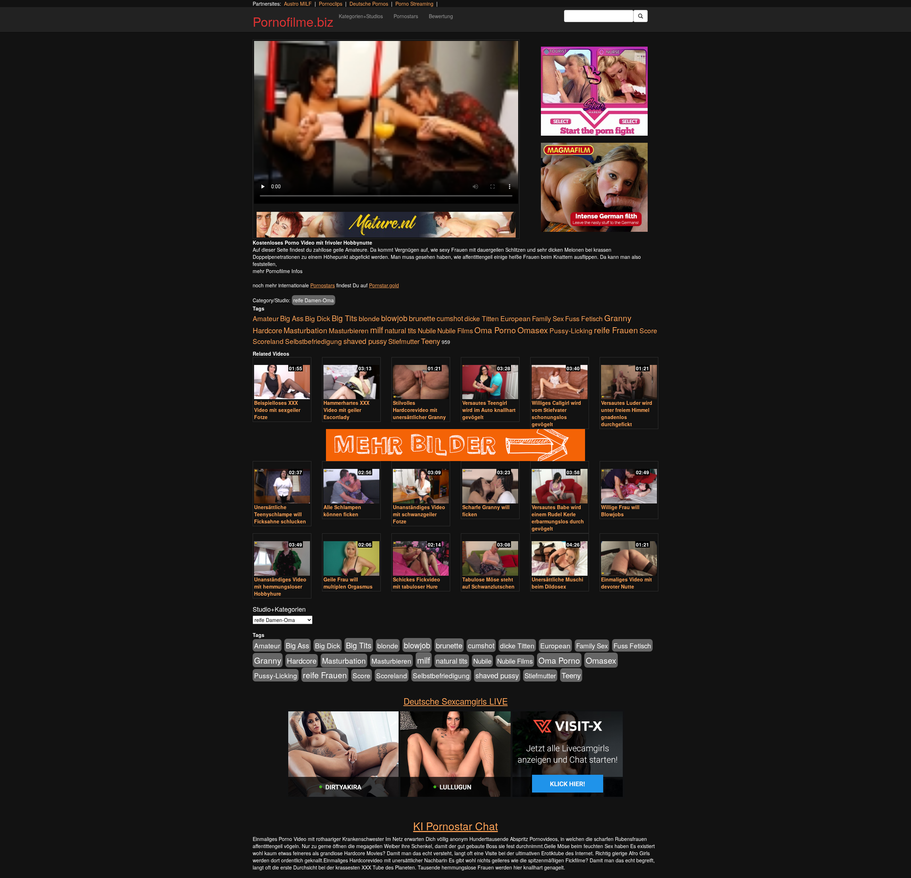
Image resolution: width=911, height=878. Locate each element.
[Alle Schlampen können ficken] (351, 482)
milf (376, 329)
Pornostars (406, 16)
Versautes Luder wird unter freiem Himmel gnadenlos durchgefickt (626, 413)
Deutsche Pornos (368, 3)
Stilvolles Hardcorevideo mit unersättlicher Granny (419, 409)
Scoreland (268, 341)
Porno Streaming (414, 3)
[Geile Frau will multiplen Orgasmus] (351, 555)
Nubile (427, 330)
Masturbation (305, 330)
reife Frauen (616, 329)
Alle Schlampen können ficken (342, 510)
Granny (617, 317)
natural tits (400, 330)
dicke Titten (481, 318)
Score (648, 330)
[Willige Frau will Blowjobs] (629, 482)
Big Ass (292, 318)
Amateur (266, 318)
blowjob (394, 317)
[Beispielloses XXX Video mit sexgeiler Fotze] (282, 379)
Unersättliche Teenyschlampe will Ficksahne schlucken (280, 514)
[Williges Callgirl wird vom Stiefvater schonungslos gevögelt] (560, 379)
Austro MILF (298, 3)
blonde (369, 318)
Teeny (430, 340)
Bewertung (441, 16)
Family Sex (548, 318)
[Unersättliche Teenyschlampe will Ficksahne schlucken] (282, 482)
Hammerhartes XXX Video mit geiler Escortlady (346, 409)
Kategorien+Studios (361, 16)
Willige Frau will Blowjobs (620, 510)
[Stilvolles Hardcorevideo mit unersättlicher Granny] (421, 379)
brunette (422, 318)
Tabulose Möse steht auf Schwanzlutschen (488, 583)
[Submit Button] (640, 16)
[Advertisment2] (594, 187)
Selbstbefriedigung (313, 341)
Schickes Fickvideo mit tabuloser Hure (416, 583)
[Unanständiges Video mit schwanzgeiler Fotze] (421, 482)
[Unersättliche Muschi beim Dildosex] (560, 555)
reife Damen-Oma (313, 300)
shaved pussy (365, 341)
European (515, 318)
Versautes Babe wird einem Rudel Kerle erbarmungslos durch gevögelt (558, 517)
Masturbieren (349, 330)
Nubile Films (455, 330)
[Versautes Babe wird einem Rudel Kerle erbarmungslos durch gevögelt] (560, 482)
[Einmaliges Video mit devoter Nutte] (629, 555)
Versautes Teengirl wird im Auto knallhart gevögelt (489, 409)
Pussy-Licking (571, 330)
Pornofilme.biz (293, 21)
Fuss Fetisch (584, 318)
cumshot (450, 318)
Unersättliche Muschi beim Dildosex (557, 583)
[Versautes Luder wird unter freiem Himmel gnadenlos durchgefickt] (629, 379)
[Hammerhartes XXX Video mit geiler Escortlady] (351, 379)
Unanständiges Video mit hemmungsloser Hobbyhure (280, 586)
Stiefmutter (404, 341)
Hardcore (267, 330)
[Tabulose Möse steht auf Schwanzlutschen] (490, 555)
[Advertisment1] (594, 91)
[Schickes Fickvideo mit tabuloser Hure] (421, 555)
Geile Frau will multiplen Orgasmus (348, 583)
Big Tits (344, 317)
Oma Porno (495, 329)
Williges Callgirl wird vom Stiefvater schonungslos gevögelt (556, 413)
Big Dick (317, 318)
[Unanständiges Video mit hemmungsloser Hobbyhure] (282, 555)
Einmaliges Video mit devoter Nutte (626, 583)
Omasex (532, 330)
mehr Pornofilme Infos (277, 271)
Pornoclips (330, 3)
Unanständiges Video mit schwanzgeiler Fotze (419, 514)
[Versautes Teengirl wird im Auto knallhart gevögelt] (490, 379)
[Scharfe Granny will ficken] (490, 482)
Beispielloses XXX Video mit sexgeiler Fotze (277, 409)
